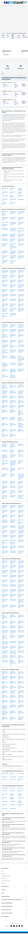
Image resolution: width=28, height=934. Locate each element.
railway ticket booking (17, 157)
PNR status (12, 119)
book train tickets (7, 114)
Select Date (23, 85)
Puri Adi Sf (4, 99)
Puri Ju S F (4, 82)
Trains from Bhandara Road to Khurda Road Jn (12, 765)
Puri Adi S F (4, 91)
